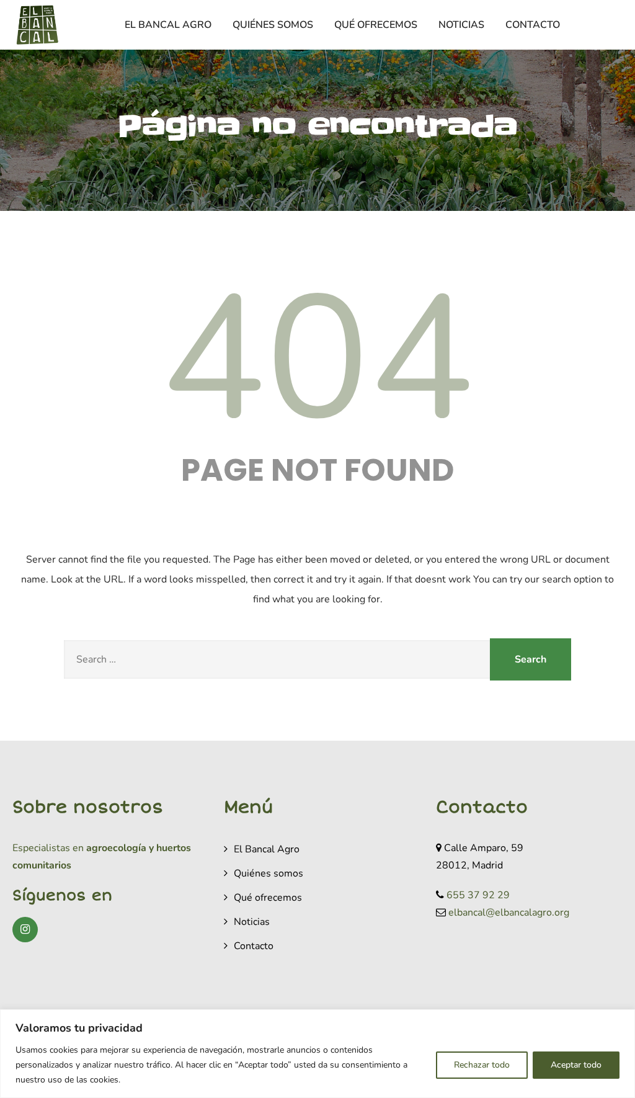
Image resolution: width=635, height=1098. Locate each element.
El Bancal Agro (168, 25)
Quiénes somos (273, 25)
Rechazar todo (482, 1065)
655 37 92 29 (478, 895)
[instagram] (25, 929)
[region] (317, 1053)
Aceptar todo (576, 1065)
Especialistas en (48, 848)
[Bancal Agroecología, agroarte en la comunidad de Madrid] (37, 25)
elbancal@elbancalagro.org (508, 912)
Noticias (461, 25)
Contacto (532, 25)
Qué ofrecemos (375, 25)
